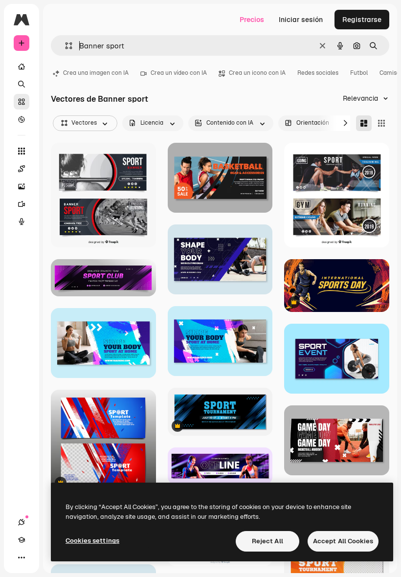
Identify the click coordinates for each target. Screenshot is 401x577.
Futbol (359, 73)
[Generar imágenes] (21, 186)
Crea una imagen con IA (96, 73)
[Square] (381, 123)
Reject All (267, 541)
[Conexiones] (21, 522)
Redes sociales (317, 73)
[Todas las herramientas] (21, 151)
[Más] (21, 557)
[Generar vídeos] (21, 204)
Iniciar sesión (301, 19)
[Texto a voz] (21, 221)
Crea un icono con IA (257, 73)
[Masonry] (364, 123)
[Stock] (21, 102)
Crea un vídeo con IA (179, 73)
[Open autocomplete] (64, 45)
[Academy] (21, 540)
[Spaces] (21, 169)
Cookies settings (92, 540)
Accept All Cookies (343, 541)
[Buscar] (21, 84)
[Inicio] (21, 66)
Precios (252, 19)
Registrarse (361, 19)
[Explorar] (21, 119)
